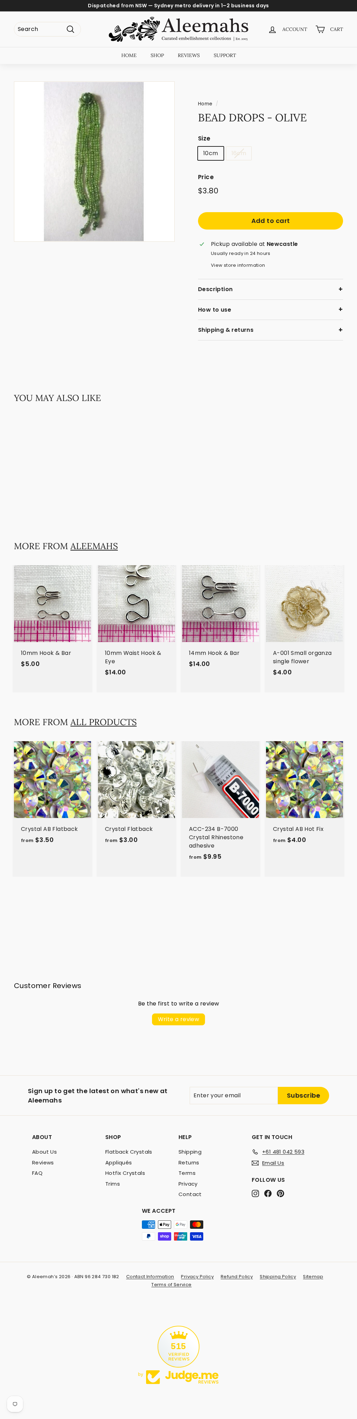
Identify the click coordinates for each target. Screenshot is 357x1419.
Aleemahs (94, 546)
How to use (214, 310)
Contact (190, 1194)
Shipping (190, 1151)
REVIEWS (189, 55)
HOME (129, 55)
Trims (112, 1183)
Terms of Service (171, 1284)
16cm (238, 153)
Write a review (178, 1019)
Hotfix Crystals (125, 1173)
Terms (187, 1173)
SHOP (157, 55)
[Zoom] (94, 161)
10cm (210, 153)
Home (205, 104)
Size (204, 138)
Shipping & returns (225, 330)
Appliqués (118, 1162)
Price (206, 177)
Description (215, 289)
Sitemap (313, 1276)
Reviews (43, 1162)
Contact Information (150, 1276)
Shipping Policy (278, 1276)
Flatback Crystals (128, 1151)
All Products (103, 722)
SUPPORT (225, 55)
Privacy (188, 1183)
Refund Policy (237, 1276)
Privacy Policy (197, 1276)
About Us (44, 1151)
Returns (188, 1162)
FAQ (37, 1173)
